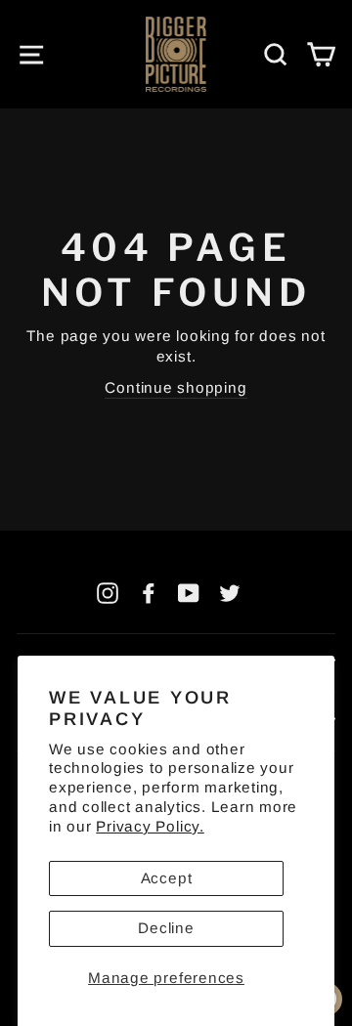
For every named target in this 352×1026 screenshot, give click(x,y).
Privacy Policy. (149, 826)
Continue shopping (175, 387)
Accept (167, 878)
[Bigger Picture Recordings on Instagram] (107, 593)
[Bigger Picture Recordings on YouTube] (188, 593)
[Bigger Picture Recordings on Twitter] (230, 593)
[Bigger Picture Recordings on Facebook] (148, 593)
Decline (166, 927)
